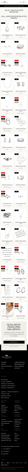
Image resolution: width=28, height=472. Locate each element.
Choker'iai (3, 419)
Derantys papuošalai (5, 438)
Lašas (15, 437)
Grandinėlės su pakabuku (7, 421)
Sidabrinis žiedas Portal (7, 128)
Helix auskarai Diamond (7, 53)
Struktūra (21, 467)
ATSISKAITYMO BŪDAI (19, 362)
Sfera (15, 433)
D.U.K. (2, 368)
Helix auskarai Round (21, 259)
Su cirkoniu (3, 412)
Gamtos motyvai (18, 419)
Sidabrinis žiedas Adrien (20, 53)
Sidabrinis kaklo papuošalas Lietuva (21, 110)
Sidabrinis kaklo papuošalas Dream (21, 73)
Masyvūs (3, 405)
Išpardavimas (21, 6)
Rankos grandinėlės (5, 435)
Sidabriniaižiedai (4, 401)
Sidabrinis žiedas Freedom (21, 35)
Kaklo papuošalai (4, 415)
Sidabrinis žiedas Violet (7, 166)
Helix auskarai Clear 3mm (21, 203)
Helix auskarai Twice (7, 203)
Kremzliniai (16, 405)
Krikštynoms (17, 421)
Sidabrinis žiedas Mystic (20, 184)
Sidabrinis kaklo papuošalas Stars (7, 316)
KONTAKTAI (17, 368)
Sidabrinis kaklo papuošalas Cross (21, 223)
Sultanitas (16, 435)
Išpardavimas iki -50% (6, 440)
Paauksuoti (3, 409)
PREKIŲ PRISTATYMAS (19, 364)
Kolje (2, 425)
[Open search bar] (20, 2)
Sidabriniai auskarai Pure (20, 297)
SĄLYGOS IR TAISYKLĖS (6, 366)
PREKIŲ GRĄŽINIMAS (19, 366)
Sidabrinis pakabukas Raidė (21, 241)
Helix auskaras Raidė (7, 259)
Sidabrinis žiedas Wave (20, 316)
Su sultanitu (17, 426)
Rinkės (15, 410)
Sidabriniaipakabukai (17, 415)
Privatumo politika (14, 467)
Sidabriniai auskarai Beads (7, 278)
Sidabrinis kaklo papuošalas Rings (7, 241)
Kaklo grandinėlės (5, 423)
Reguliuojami (4, 410)
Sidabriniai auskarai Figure (7, 184)
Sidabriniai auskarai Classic (21, 166)
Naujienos (6, 6)
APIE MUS (3, 364)
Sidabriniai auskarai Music (7, 147)
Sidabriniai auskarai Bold (20, 128)
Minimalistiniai (4, 407)
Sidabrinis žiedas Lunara (20, 147)
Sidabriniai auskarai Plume (21, 91)
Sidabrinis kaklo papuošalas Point (7, 110)
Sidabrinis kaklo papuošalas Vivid (7, 92)
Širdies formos (17, 423)
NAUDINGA (4, 362)
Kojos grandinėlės (5, 437)
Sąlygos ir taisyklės (5, 467)
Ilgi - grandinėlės (18, 409)
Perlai (15, 440)
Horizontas (16, 438)
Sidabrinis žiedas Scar (7, 222)
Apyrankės (3, 433)
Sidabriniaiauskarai (17, 401)
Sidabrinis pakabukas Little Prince (7, 36)
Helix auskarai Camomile (7, 72)
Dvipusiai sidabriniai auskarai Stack (20, 279)
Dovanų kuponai (13, 6)
